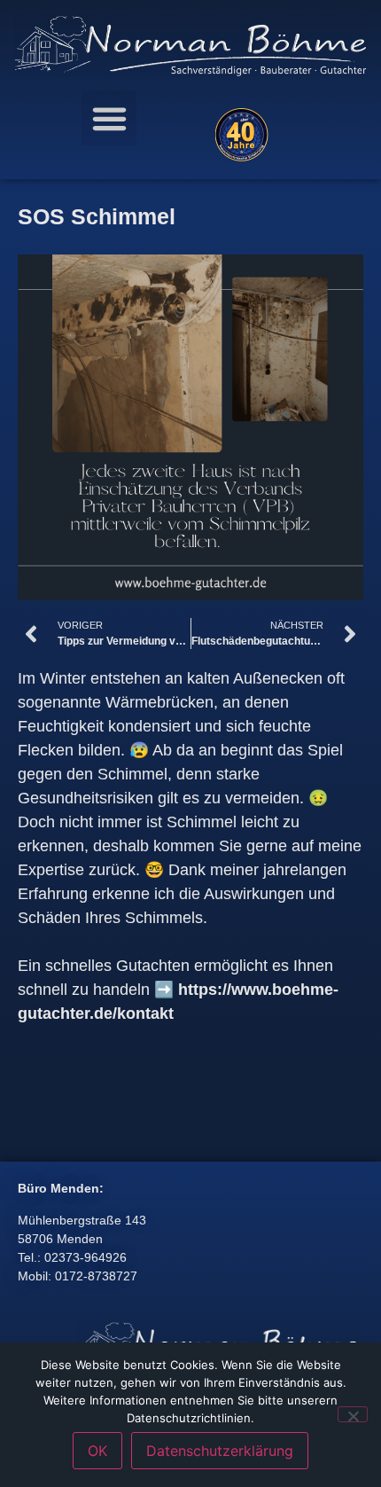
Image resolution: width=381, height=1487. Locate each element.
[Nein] (353, 1414)
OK (97, 1451)
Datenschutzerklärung (219, 1451)
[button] (109, 117)
